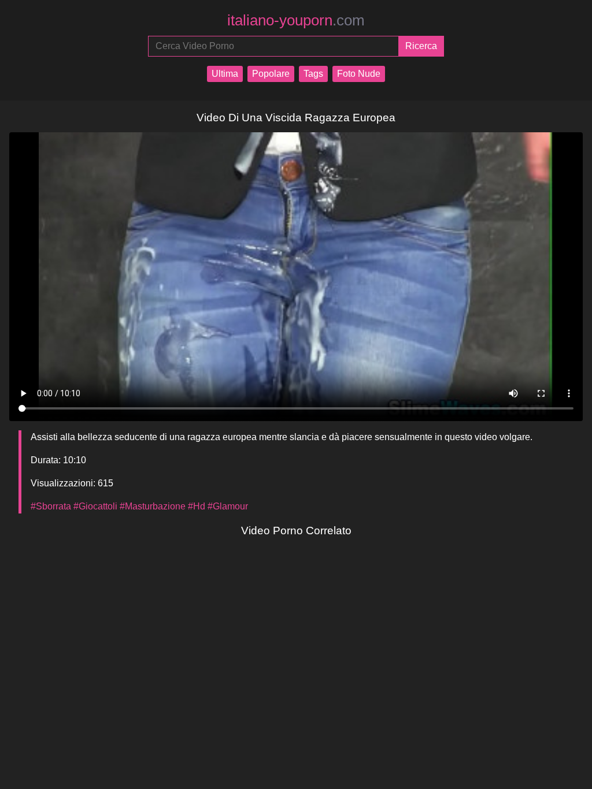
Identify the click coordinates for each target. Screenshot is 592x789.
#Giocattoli (95, 506)
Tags (313, 74)
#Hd (196, 506)
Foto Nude (358, 74)
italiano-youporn (296, 20)
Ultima (225, 74)
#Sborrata (51, 506)
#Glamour (228, 506)
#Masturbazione (153, 506)
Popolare (271, 74)
